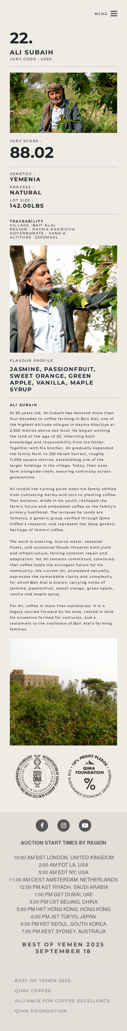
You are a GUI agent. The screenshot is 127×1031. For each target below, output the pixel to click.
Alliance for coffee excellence (62, 1001)
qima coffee (33, 990)
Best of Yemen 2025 (43, 980)
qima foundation (41, 1011)
